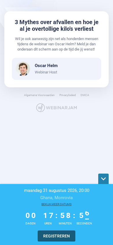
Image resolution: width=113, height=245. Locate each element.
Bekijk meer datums (56, 204)
